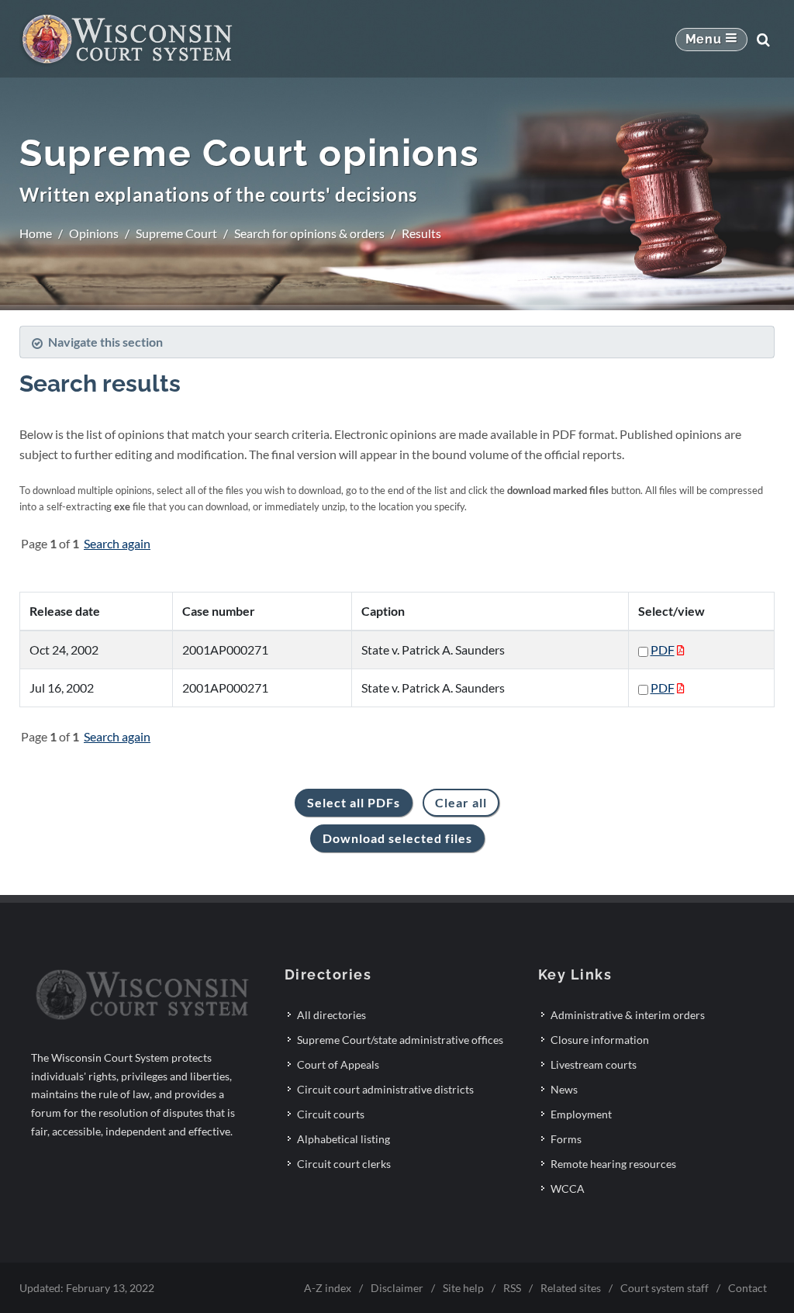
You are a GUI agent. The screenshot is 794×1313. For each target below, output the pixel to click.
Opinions (94, 233)
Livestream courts (594, 1064)
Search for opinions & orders (309, 233)
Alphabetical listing (343, 1138)
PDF (663, 649)
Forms (566, 1138)
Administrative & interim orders (628, 1014)
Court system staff (664, 1287)
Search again (117, 543)
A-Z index (327, 1287)
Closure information (600, 1039)
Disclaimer (397, 1287)
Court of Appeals (338, 1064)
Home (35, 233)
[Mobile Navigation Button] (711, 39)
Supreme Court (176, 233)
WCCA (568, 1188)
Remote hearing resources (613, 1163)
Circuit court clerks (344, 1163)
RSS (512, 1287)
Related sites (570, 1287)
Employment (581, 1114)
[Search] (763, 40)
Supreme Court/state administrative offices (400, 1039)
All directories (331, 1014)
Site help (463, 1287)
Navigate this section (105, 341)
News (564, 1089)
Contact (747, 1287)
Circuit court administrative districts (385, 1089)
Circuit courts (330, 1114)
